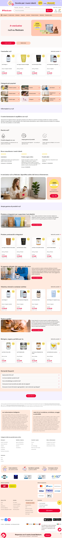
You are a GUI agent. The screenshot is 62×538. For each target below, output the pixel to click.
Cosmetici (28, 15)
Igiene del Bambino (20, 442)
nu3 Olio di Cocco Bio (6, 352)
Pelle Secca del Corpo (35, 447)
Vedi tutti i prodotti (55, 51)
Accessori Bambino (20, 444)
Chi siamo (59, 7)
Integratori (23, 15)
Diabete (2, 445)
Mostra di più (23, 43)
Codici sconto (27, 7)
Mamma (17, 445)
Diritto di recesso (28, 508)
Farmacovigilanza (4, 507)
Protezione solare (48, 15)
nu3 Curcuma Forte (36, 299)
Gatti (2, 459)
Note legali (27, 513)
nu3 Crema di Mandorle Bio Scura (37, 353)
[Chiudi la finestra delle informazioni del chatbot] (39, 524)
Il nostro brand (11, 15)
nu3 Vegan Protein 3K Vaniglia (23, 64)
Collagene (31, 99)
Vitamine (31, 87)
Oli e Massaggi (34, 445)
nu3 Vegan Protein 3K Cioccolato (8, 247)
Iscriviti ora (50, 510)
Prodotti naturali (12, 93)
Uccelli (2, 461)
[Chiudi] (61, 1)
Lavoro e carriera (16, 505)
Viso (32, 444)
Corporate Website (16, 504)
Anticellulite (33, 449)
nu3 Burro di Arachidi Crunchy (38, 247)
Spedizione (3, 505)
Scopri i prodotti (8, 43)
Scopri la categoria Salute (36, 277)
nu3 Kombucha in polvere (52, 352)
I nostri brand (15, 507)
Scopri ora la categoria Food (37, 330)
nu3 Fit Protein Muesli (51, 247)
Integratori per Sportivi (51, 442)
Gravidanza (18, 447)
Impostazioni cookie (29, 512)
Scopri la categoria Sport (36, 224)
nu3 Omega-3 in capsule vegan (53, 299)
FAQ (1, 504)
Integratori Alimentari (51, 444)
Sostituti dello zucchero (52, 99)
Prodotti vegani (12, 99)
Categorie (5, 15)
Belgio (37, 524)
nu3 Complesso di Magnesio (52, 64)
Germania (31, 524)
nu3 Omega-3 (4, 64)
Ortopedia (3, 449)
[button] (31, 375)
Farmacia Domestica (5, 451)
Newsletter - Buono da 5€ (18, 7)
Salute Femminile (4, 442)
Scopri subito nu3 (30, 395)
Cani (2, 457)
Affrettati (48, 535)
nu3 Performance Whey (36, 64)
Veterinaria (42, 15)
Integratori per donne (52, 93)
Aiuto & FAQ (55, 7)
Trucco (32, 442)
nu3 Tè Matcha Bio (20, 352)
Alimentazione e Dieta (51, 445)
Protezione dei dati (29, 510)
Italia (60, 524)
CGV (26, 506)
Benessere (17, 15)
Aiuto (2, 502)
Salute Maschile (4, 444)
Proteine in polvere (12, 87)
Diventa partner (16, 509)
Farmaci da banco (34, 15)
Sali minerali (52, 87)
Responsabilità (28, 505)
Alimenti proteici (32, 93)
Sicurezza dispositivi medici (6, 509)
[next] (59, 30)
